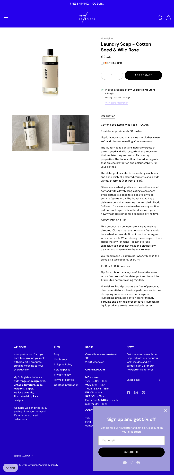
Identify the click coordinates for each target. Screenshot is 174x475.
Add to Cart (143, 75)
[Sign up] (158, 380)
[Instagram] (131, 462)
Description (108, 116)
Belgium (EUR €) (22, 455)
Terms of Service (64, 379)
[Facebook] (125, 462)
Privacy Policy (62, 374)
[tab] (110, 116)
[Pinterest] (138, 462)
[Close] (165, 410)
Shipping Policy (63, 364)
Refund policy (62, 369)
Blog (56, 354)
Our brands (61, 359)
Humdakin (107, 38)
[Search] (160, 18)
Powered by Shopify (48, 464)
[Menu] (6, 17)
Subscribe (131, 452)
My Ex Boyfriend (29, 464)
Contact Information (66, 385)
